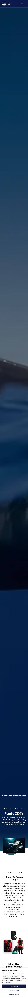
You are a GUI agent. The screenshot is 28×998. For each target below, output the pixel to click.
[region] (14, 983)
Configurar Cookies (14, 990)
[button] (22, 3)
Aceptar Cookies (14, 986)
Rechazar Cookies (14, 994)
